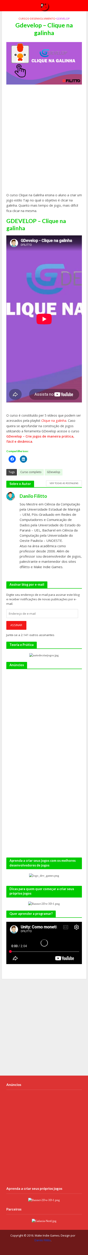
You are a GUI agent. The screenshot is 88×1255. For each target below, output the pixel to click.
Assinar (16, 625)
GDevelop (63, 18)
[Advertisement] (44, 141)
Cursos (24, 18)
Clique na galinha (53, 420)
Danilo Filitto (43, 1240)
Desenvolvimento (42, 18)
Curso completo (31, 472)
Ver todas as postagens (64, 483)
